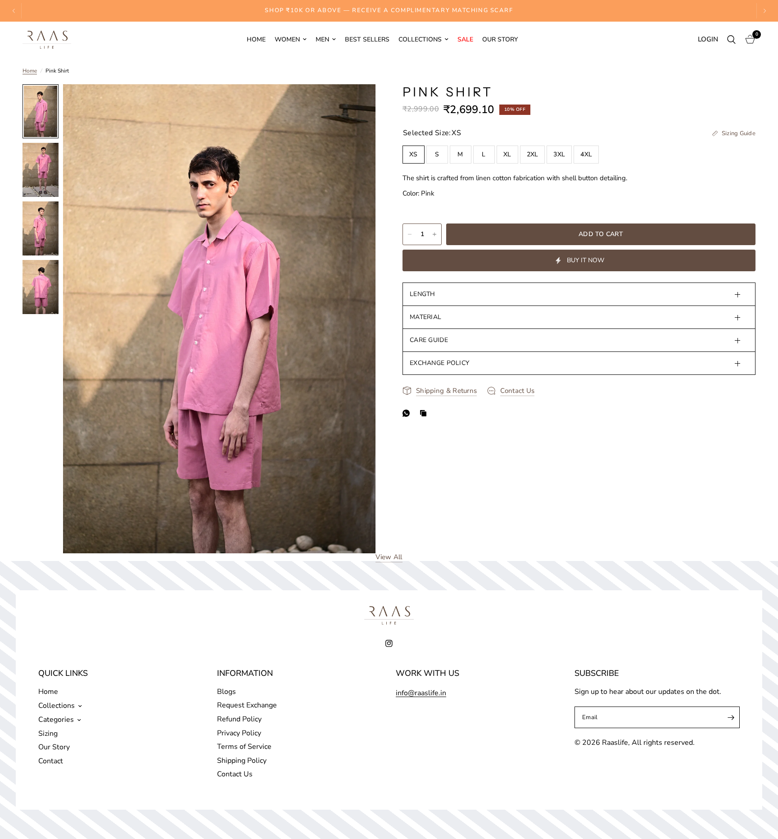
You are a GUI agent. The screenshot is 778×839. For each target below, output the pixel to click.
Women (287, 39)
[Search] (731, 40)
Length (422, 294)
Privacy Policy (239, 733)
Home (256, 39)
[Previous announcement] (14, 10)
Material (425, 317)
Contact (50, 761)
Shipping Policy (242, 761)
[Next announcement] (764, 10)
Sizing (48, 734)
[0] (747, 40)
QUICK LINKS (63, 673)
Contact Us (235, 774)
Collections (420, 39)
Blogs (226, 692)
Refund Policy (239, 719)
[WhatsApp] (408, 413)
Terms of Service (244, 747)
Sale (465, 39)
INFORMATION (245, 673)
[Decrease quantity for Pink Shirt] (409, 234)
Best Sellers (367, 39)
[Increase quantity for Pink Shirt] (434, 234)
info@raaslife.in (421, 693)
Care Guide (429, 340)
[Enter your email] (731, 717)
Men (322, 39)
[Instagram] (389, 643)
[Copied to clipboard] (425, 413)
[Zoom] (356, 103)
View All (388, 557)
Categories (56, 720)
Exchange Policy (439, 363)
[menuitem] (256, 39)
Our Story (500, 39)
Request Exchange (247, 705)
